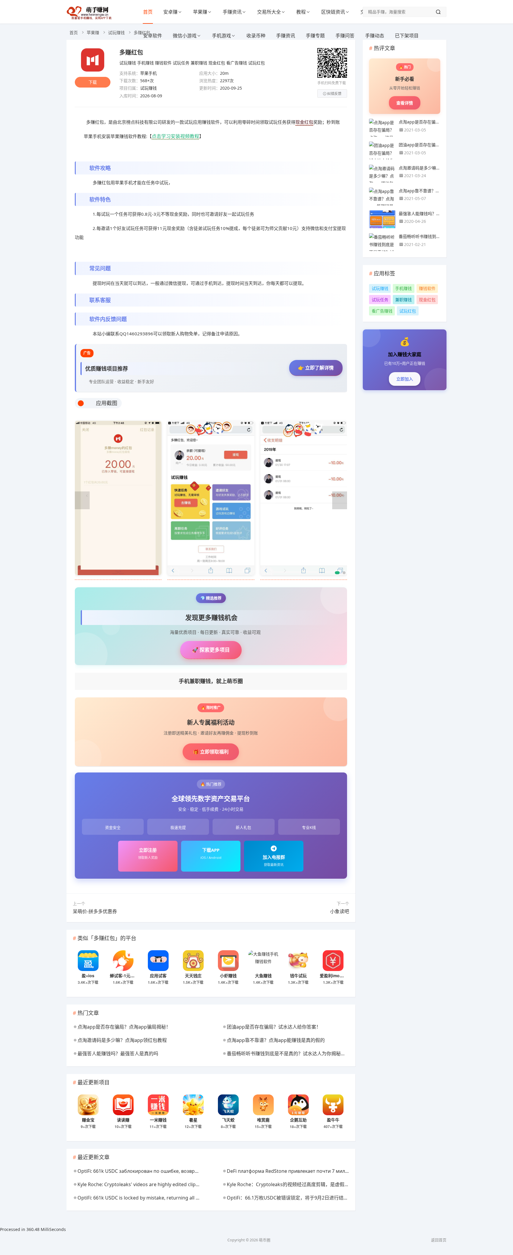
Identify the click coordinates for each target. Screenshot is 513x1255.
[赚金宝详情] (88, 1104)
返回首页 (438, 1240)
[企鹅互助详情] (298, 1104)
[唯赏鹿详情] (263, 1104)
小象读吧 (339, 911)
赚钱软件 (163, 63)
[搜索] (438, 12)
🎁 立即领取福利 (211, 751)
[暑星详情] (193, 1104)
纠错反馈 (334, 93)
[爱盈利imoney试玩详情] (333, 960)
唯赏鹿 (263, 1120)
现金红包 (216, 63)
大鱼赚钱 (263, 975)
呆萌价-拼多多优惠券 (95, 911)
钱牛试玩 (298, 975)
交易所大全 (269, 12)
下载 (92, 82)
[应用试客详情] (158, 960)
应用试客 (158, 975)
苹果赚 (200, 12)
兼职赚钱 (199, 63)
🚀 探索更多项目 (211, 649)
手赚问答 (344, 35)
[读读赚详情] (123, 1104)
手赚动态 (374, 35)
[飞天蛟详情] (228, 1104)
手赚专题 (315, 35)
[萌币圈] (90, 18)
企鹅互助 (298, 1120)
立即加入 (404, 379)
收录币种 (255, 35)
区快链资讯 (333, 12)
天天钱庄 (193, 975)
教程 (301, 12)
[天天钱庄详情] (193, 960)
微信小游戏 (185, 35)
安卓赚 (170, 12)
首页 (148, 12)
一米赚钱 (158, 1120)
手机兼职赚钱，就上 (211, 681)
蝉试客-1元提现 (124, 975)
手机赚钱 (145, 63)
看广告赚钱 (236, 63)
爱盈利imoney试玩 (337, 975)
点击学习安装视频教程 (175, 136)
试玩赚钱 (116, 32)
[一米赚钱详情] (158, 1104)
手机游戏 (221, 35)
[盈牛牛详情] (333, 1104)
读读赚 (123, 1120)
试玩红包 (256, 63)
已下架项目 (407, 35)
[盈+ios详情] (88, 960)
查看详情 (404, 103)
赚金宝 (88, 1120)
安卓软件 (152, 35)
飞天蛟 (228, 1120)
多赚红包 (131, 52)
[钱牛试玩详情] (298, 960)
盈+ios (88, 975)
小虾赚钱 (228, 975)
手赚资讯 (232, 12)
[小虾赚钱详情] (228, 960)
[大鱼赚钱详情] (263, 960)
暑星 (193, 1120)
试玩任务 (181, 63)
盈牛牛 (333, 1120)
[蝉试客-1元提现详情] (123, 960)
